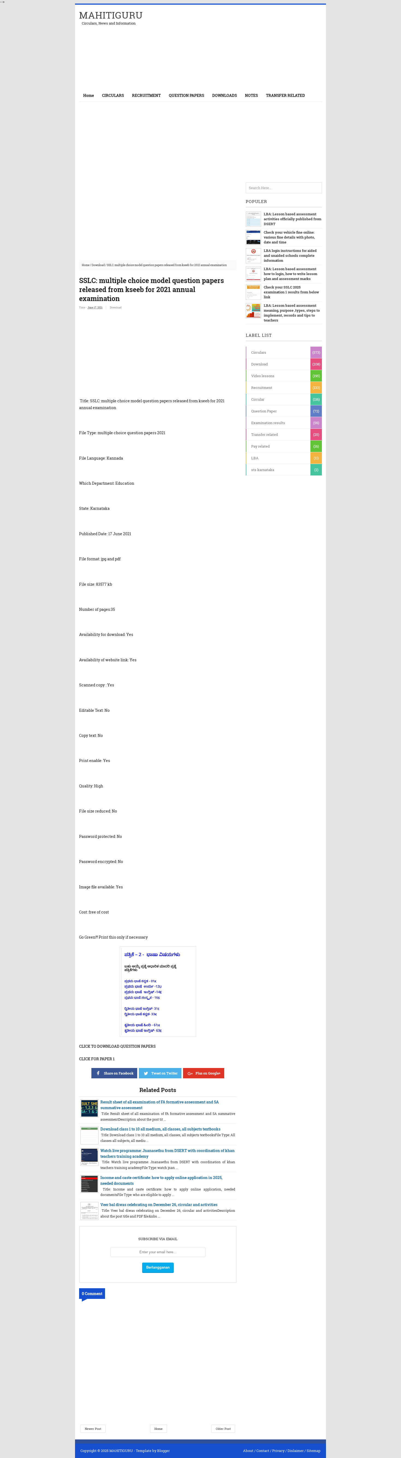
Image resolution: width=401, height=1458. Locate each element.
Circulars (258, 352)
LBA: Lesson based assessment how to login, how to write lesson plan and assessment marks (290, 273)
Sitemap (314, 1450)
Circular (257, 399)
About (248, 1450)
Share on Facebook (118, 1073)
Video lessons (262, 375)
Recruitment (261, 387)
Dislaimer (296, 1450)
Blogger (163, 1450)
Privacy (278, 1450)
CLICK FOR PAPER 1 (97, 1058)
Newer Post (93, 1429)
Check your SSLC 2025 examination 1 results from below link (291, 292)
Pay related (260, 446)
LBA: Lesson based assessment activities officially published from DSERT (292, 219)
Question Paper (264, 411)
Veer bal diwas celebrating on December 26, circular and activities (158, 1204)
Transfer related (264, 434)
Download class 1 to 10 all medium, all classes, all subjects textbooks (160, 1129)
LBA (255, 458)
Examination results (268, 422)
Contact (262, 1450)
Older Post (223, 1429)
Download (98, 265)
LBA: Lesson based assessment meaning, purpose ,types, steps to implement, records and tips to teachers (292, 313)
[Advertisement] (258, 47)
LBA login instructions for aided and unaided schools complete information (290, 255)
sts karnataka (262, 469)
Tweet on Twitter (164, 1073)
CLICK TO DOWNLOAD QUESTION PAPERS (117, 1046)
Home (88, 95)
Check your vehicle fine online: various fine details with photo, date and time (289, 237)
